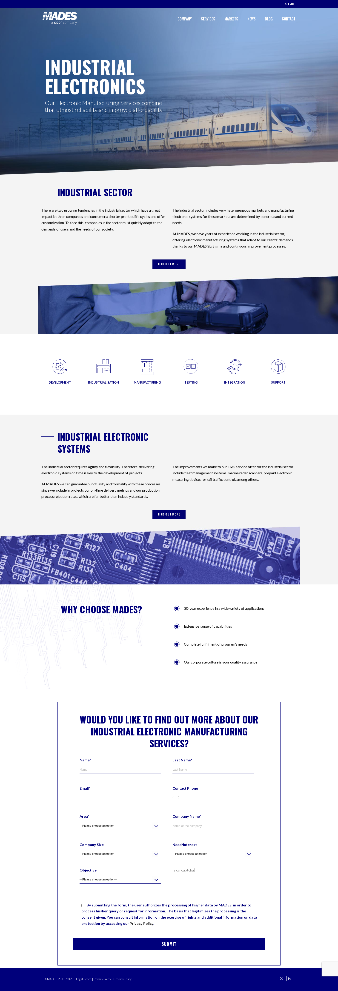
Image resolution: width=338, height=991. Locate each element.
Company (185, 19)
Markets (231, 19)
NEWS (251, 19)
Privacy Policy (141, 923)
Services (208, 19)
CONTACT (288, 19)
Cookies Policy (122, 979)
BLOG (269, 19)
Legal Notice (83, 979)
